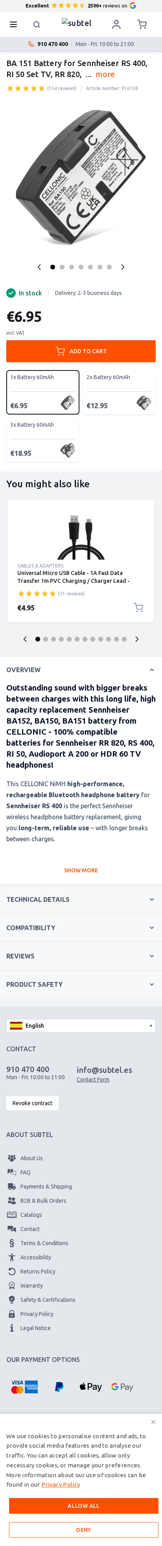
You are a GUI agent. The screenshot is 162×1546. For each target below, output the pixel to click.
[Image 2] (62, 267)
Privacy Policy (36, 1314)
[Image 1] (52, 267)
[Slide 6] (77, 639)
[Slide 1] (38, 639)
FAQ (25, 1172)
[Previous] (39, 267)
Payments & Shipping (46, 1186)
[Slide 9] (101, 639)
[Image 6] (100, 267)
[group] (26, 88)
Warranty (31, 1285)
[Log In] (116, 24)
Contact (30, 1229)
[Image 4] (81, 267)
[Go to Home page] (77, 22)
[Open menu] (15, 24)
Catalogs (31, 1215)
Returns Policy (37, 1271)
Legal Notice (35, 1328)
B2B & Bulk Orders (43, 1201)
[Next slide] (136, 639)
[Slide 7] (85, 639)
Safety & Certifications (47, 1300)
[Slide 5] (69, 639)
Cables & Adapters (40, 565)
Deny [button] (83, 1530)
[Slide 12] (124, 639)
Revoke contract (32, 1103)
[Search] (37, 24)
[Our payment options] (24, 1387)
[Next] (122, 267)
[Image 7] (109, 267)
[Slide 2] (46, 639)
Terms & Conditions (44, 1243)
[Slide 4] (61, 639)
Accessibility (35, 1257)
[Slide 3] (53, 639)
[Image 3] (71, 267)
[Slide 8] (93, 639)
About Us (31, 1158)
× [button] (153, 1422)
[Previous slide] (25, 639)
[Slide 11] (116, 639)
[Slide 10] (108, 639)
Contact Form (93, 1079)
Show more (81, 870)
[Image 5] (90, 267)
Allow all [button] (84, 1506)
